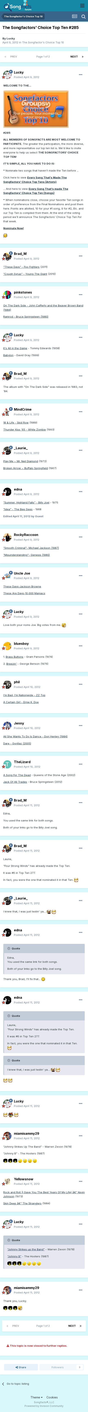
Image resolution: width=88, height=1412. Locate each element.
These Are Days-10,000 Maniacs (24, 593)
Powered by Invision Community (44, 1405)
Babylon (8, 355)
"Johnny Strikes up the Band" (26, 1249)
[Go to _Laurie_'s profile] (7, 451)
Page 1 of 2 (43, 56)
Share (22, 1367)
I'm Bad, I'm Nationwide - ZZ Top (24, 695)
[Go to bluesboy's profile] (7, 646)
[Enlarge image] (36, 109)
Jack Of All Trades (15, 781)
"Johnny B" (14, 1256)
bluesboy (21, 644)
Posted (26, 77)
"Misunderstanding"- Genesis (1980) (26, 554)
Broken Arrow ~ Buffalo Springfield (25, 468)
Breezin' (11, 663)
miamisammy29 (26, 1133)
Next (74, 56)
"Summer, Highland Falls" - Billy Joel (26, 502)
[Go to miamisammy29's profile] (7, 1136)
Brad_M (20, 254)
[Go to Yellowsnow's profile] (7, 1181)
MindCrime (23, 409)
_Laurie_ (21, 448)
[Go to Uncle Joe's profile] (7, 576)
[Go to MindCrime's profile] (7, 412)
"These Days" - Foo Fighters (21, 266)
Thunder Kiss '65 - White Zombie (24, 429)
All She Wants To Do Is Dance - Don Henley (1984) (35, 736)
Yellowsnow (23, 1179)
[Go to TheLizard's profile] (7, 764)
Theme (35, 1397)
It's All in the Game (15, 348)
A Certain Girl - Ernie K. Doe (21, 702)
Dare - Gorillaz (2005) (17, 743)
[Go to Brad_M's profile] (7, 256)
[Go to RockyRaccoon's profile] (7, 537)
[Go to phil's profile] (7, 685)
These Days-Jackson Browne (22, 586)
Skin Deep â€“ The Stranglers (22, 1203)
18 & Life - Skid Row (16, 422)
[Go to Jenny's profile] (7, 726)
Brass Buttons (14, 656)
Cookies (52, 1397)
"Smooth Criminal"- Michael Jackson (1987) (31, 547)
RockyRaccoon (26, 535)
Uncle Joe (22, 573)
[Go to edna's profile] (7, 492)
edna (18, 489)
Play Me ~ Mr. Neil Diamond (20, 461)
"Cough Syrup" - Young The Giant (25, 273)
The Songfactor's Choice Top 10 (43, 42)
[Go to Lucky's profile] (7, 75)
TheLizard (22, 762)
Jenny (19, 723)
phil (17, 682)
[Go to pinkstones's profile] (7, 295)
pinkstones (23, 292)
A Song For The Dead (17, 775)
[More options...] (81, 74)
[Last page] (83, 57)
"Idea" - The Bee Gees (18, 509)
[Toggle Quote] (9, 948)
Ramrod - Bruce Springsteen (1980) (25, 316)
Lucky (11, 38)
